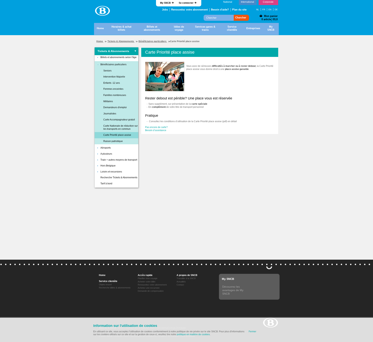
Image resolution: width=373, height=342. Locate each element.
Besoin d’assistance (155, 130)
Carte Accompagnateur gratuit (119, 119)
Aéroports (105, 147)
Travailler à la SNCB (186, 278)
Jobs (165, 9)
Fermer (252, 331)
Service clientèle (108, 281)
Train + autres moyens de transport (118, 159)
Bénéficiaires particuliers (153, 41)
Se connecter (186, 3)
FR (263, 9)
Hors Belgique (108, 165)
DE (276, 9)
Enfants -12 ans (111, 83)
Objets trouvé (105, 284)
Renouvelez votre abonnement (189, 9)
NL (257, 9)
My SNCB (165, 3)
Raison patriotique (113, 141)
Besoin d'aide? (220, 9)
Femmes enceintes (113, 89)
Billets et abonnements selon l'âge (118, 57)
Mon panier (271, 16)
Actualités (181, 281)
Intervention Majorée (114, 76)
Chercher (240, 17)
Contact (180, 285)
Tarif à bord (106, 183)
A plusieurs (106, 153)
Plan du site (239, 9)
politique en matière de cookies (193, 334)
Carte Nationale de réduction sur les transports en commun (120, 127)
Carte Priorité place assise (117, 135)
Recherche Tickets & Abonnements (118, 177)
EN (269, 9)
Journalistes (109, 113)
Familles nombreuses (114, 95)
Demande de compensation (151, 291)
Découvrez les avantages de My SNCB (232, 290)
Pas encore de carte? (156, 127)
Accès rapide (145, 275)
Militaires (108, 101)
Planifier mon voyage (147, 278)
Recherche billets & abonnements (115, 287)
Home (100, 41)
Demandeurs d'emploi (115, 107)
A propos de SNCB (187, 275)
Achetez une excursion (148, 288)
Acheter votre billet (146, 281)
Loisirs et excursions (111, 171)
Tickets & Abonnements (121, 41)
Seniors (107, 70)
